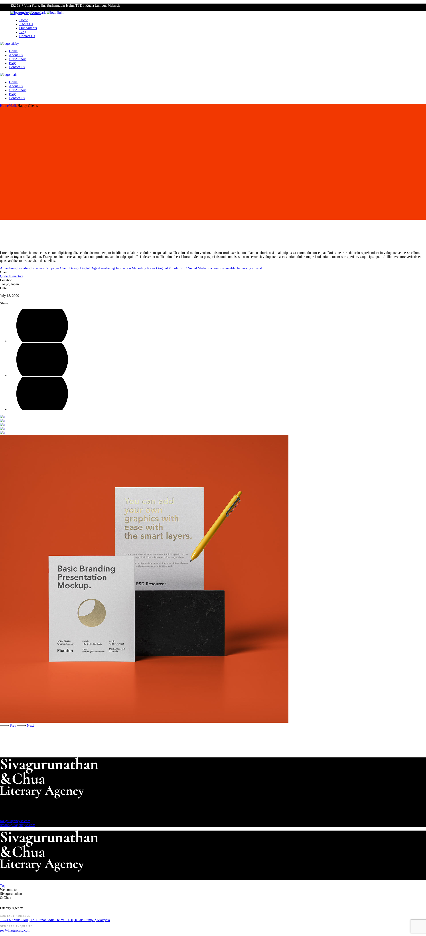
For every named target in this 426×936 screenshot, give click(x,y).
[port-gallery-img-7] (213, 579)
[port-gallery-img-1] (213, 433)
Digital (85, 268)
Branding (24, 268)
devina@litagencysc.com (17, 825)
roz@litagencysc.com (15, 821)
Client (64, 268)
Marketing (139, 268)
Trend (258, 268)
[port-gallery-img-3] (213, 417)
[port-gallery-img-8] (213, 429)
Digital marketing (103, 268)
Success (213, 268)
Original (162, 268)
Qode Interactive (11, 276)
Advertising (8, 268)
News (151, 268)
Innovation (124, 268)
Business (38, 268)
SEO (184, 268)
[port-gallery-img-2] (213, 425)
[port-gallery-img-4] (213, 421)
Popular (174, 268)
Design (74, 268)
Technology (245, 268)
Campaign (52, 268)
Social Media (197, 268)
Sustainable (227, 268)
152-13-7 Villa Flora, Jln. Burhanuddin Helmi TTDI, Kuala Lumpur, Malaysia (55, 920)
